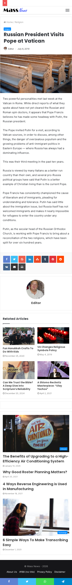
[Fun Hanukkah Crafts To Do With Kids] (19, 336)
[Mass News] (15, 10)
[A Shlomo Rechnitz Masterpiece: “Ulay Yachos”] (53, 370)
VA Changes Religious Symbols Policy (51, 348)
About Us (12, 571)
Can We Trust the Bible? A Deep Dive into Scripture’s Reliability (18, 386)
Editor (11, 48)
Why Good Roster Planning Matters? (35, 472)
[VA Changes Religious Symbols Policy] (53, 335)
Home (9, 22)
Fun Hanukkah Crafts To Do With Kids (18, 350)
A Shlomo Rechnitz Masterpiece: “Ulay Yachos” (49, 386)
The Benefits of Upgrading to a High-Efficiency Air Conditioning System (36, 459)
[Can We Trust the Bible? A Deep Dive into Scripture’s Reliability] (19, 370)
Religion (19, 22)
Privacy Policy (44, 571)
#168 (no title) (27, 571)
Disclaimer (59, 571)
